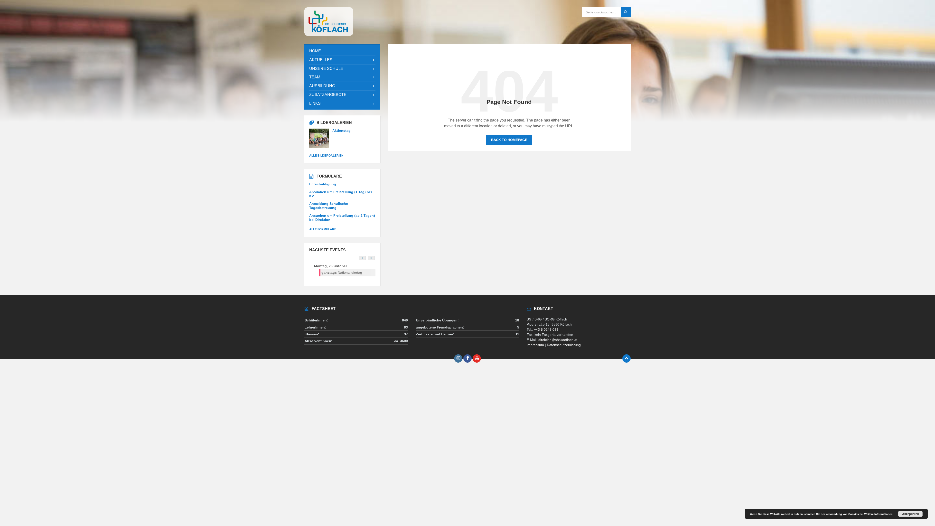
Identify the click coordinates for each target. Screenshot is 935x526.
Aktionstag (341, 130)
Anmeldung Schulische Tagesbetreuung (328, 206)
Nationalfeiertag (341, 272)
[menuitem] (342, 51)
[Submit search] (626, 12)
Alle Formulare (322, 229)
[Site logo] (328, 34)
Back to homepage (509, 140)
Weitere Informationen (878, 514)
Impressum (535, 345)
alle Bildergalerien (326, 155)
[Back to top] (626, 358)
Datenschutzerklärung (564, 345)
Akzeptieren (910, 514)
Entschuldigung (322, 184)
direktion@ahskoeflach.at (557, 340)
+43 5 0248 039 (546, 329)
